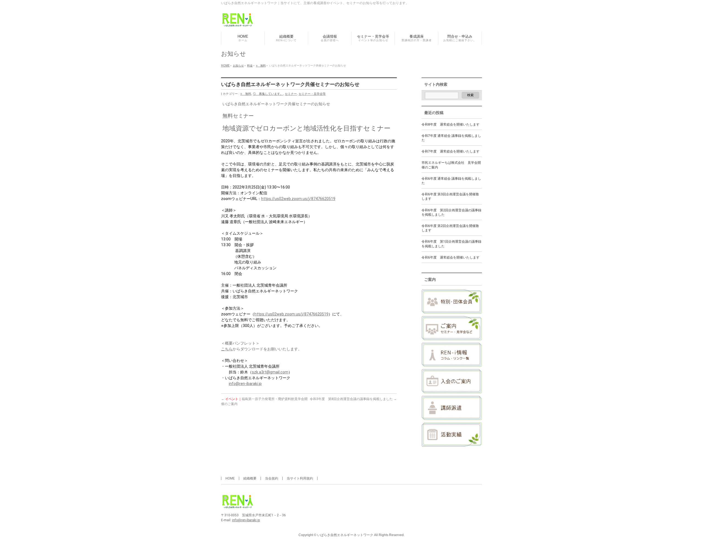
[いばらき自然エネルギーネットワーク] (237, 21)
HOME (230, 478)
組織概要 (249, 478)
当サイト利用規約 (300, 478)
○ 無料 (245, 94)
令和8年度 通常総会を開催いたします (450, 124)
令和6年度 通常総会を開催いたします (450, 257)
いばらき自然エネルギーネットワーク (345, 535)
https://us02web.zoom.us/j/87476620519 (298, 198)
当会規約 (271, 478)
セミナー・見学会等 (312, 94)
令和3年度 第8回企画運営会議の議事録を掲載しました (353, 399)
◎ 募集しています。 (268, 94)
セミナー (291, 94)
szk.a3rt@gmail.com (270, 372)
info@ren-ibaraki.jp (245, 383)
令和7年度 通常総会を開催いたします (450, 151)
